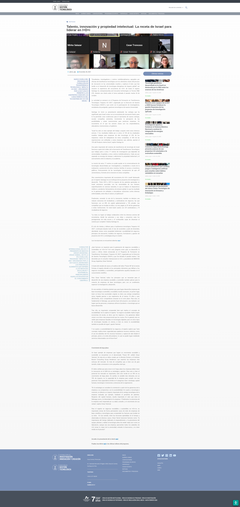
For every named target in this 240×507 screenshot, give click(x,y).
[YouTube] (174, 455)
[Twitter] (162, 455)
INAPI (159, 465)
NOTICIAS (143, 13)
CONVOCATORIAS (98, 13)
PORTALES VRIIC (65, 1)
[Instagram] (166, 455)
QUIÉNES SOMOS (86, 13)
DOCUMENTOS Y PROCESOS (156, 13)
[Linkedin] (170, 455)
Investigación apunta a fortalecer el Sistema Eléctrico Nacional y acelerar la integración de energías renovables (156, 129)
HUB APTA (160, 463)
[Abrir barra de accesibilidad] (236, 503)
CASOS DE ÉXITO (134, 13)
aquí (119, 240)
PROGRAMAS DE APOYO (111, 13)
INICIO (77, 13)
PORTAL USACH (56, 1)
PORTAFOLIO (123, 13)
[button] (186, 7)
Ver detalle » (148, 96)
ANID (158, 470)
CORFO (159, 468)
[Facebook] (158, 455)
